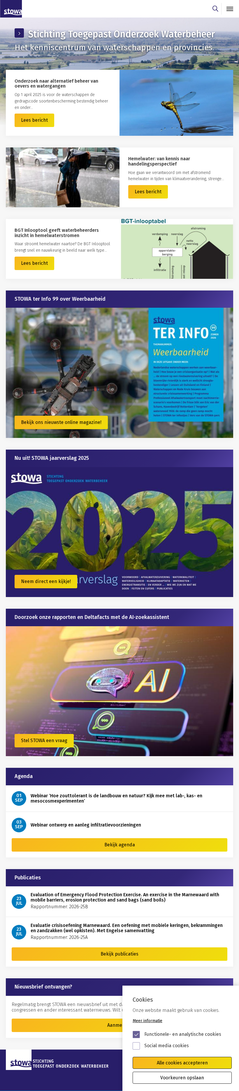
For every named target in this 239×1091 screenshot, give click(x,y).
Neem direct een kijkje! (46, 581)
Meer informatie (147, 1020)
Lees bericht (34, 120)
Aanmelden (119, 1025)
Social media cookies (166, 1045)
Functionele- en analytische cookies (182, 1034)
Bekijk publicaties (119, 954)
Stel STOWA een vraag (44, 740)
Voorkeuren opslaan (182, 1077)
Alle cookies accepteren (182, 1063)
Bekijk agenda (119, 845)
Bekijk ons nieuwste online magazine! (61, 422)
